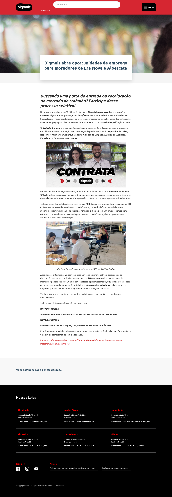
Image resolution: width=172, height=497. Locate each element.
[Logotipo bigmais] (24, 7)
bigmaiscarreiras (61, 343)
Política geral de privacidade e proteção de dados (72, 467)
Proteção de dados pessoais (115, 467)
